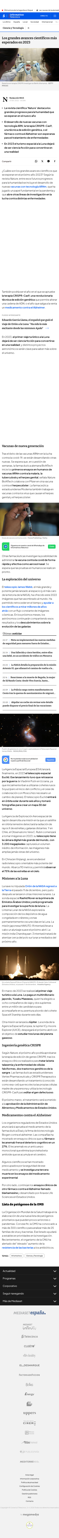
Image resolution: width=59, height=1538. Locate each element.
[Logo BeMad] (29, 1403)
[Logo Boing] (29, 1384)
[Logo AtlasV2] (30, 1442)
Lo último (7, 22)
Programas (9, 1278)
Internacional (47, 22)
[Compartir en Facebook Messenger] (48, 161)
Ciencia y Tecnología (13, 28)
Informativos (16, 1256)
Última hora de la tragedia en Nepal (18, 10)
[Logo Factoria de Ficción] (29, 1374)
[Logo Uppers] (29, 1413)
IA (28, 28)
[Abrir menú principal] (55, 15)
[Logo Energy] (29, 1394)
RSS (29, 1497)
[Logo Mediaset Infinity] (29, 1326)
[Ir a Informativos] (16, 15)
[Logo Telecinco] (29, 1336)
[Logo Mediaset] (29, 1314)
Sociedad (34, 22)
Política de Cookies (29, 1490)
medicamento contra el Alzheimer (25, 307)
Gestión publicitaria (29, 1494)
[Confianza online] (29, 1527)
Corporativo (10, 1285)
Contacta (29, 1501)
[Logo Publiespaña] (29, 1451)
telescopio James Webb (18, 586)
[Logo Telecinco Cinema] (29, 1423)
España (17, 22)
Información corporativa (29, 1479)
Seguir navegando (13, 1293)
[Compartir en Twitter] (42, 161)
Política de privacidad (29, 1482)
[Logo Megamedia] (31, 1515)
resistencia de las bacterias (17, 1247)
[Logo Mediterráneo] (29, 1461)
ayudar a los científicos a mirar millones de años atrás (28, 606)
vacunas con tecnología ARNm (28, 186)
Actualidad (9, 1270)
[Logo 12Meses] (29, 1433)
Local (25, 22)
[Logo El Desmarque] (30, 1365)
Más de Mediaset (12, 1301)
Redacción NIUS (16, 98)
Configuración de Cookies (29, 1486)
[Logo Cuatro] (29, 1346)
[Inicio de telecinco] (4, 15)
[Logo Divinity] (29, 1355)
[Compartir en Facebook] (54, 161)
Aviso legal (29, 1475)
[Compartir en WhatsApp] (36, 161)
